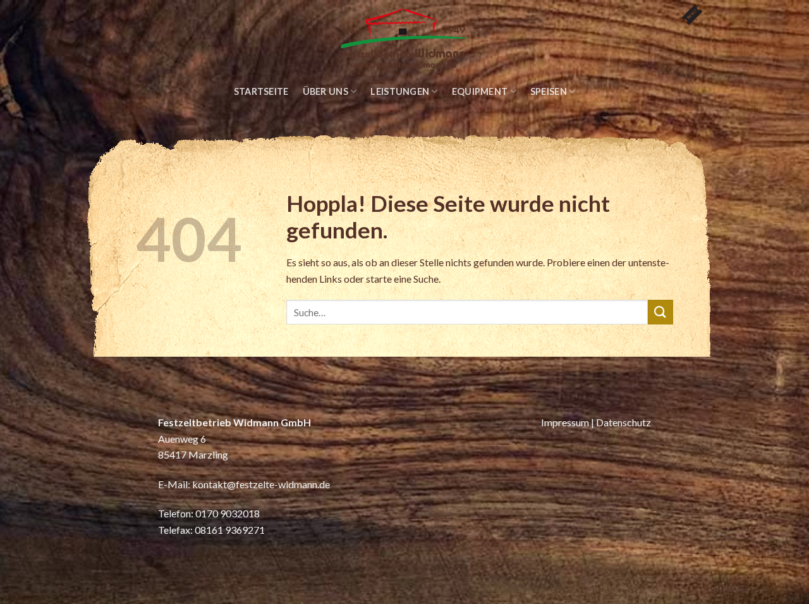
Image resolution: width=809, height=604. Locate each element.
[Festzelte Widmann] (404, 39)
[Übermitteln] (660, 312)
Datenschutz (623, 422)
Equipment (480, 91)
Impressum (565, 422)
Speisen (548, 91)
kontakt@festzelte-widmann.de (261, 484)
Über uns (325, 91)
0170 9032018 (227, 513)
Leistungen (399, 91)
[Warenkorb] (687, 9)
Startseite (261, 91)
